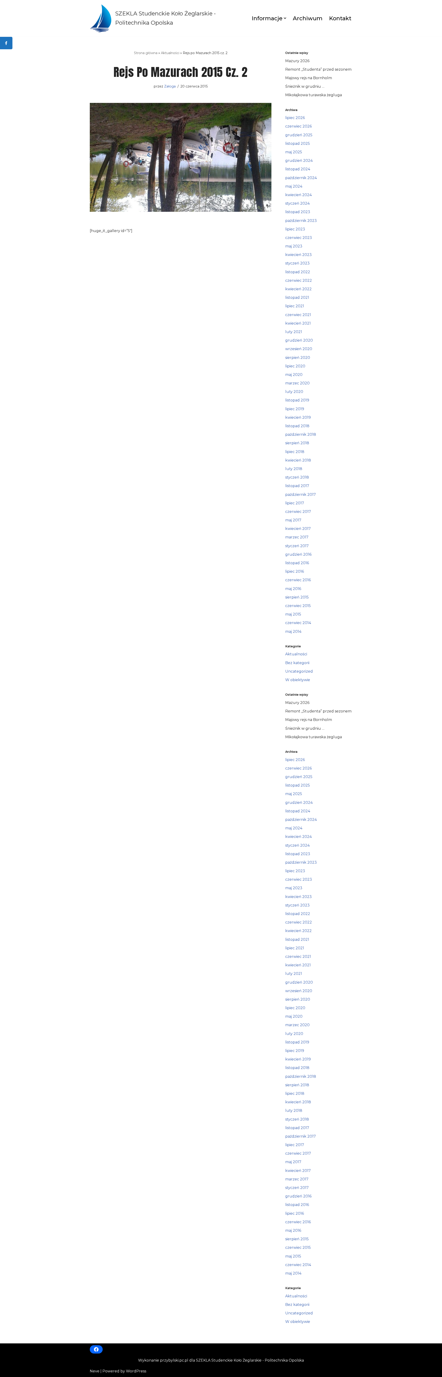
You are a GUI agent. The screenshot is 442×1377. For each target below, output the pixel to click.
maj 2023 (293, 246)
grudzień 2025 (298, 135)
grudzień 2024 (299, 160)
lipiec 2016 (294, 571)
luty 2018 (293, 469)
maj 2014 (293, 631)
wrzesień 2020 (298, 349)
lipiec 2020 (295, 366)
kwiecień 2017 (298, 528)
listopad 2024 (297, 169)
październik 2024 (301, 178)
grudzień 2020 (299, 340)
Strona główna (145, 53)
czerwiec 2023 (298, 237)
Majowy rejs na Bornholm (308, 78)
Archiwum (308, 18)
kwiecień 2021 (298, 323)
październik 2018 (300, 434)
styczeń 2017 (297, 546)
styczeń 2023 (297, 263)
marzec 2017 (296, 537)
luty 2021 (293, 332)
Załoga (170, 86)
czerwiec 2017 (298, 511)
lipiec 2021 (294, 306)
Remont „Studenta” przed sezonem (318, 69)
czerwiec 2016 (298, 580)
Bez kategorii (297, 663)
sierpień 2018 (297, 443)
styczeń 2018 (297, 477)
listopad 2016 (297, 563)
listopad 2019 (297, 400)
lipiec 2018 (294, 452)
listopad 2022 (297, 272)
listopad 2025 (297, 143)
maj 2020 (293, 374)
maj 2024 (293, 186)
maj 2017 (293, 520)
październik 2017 (300, 494)
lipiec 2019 (294, 409)
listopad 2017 (297, 486)
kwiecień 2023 (298, 255)
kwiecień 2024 (298, 195)
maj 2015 (293, 614)
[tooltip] (6, 43)
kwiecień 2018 (298, 460)
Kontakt (340, 18)
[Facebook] (96, 1349)
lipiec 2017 (294, 503)
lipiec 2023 (295, 229)
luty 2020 (294, 391)
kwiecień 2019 (298, 417)
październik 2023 (301, 220)
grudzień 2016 (298, 554)
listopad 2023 (297, 212)
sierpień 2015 (297, 597)
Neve (94, 1371)
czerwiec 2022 (298, 280)
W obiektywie (297, 680)
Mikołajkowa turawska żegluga (313, 95)
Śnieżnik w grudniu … (304, 86)
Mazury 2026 (297, 61)
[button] (285, 18)
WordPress (136, 1371)
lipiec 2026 (295, 118)
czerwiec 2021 (298, 315)
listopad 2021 (297, 297)
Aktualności (170, 53)
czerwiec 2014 (298, 623)
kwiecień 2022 (298, 289)
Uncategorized (299, 671)
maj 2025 (293, 152)
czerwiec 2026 (298, 126)
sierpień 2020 (297, 357)
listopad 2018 (297, 426)
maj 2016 (293, 589)
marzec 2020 (297, 383)
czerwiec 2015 (298, 606)
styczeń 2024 (297, 203)
